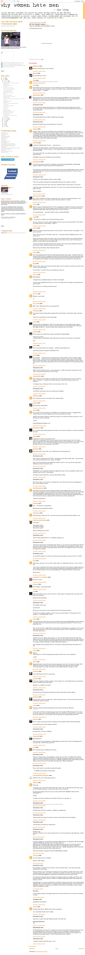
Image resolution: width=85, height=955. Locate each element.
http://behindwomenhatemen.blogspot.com (16, 232)
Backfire (5, 93)
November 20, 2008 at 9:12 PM (39, 400)
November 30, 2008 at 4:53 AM (39, 812)
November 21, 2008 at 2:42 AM (39, 434)
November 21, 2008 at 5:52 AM (39, 501)
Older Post (81, 948)
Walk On (35, 782)
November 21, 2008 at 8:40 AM (39, 551)
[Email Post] (42, 59)
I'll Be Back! (5, 116)
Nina (34, 80)
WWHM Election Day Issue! (8, 111)
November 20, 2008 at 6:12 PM (39, 126)
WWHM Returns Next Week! (9, 96)
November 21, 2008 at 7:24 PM (39, 676)
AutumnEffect (37, 376)
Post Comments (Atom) (41, 951)
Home (56, 948)
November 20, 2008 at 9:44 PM (39, 408)
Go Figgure (3, 146)
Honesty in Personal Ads (8, 87)
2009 (4, 77)
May (5, 123)
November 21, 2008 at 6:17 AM (39, 518)
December (6, 80)
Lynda (34, 321)
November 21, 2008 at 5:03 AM (39, 485)
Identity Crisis (6, 109)
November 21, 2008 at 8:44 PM (39, 703)
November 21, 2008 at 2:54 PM (39, 616)
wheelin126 (36, 736)
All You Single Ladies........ (8, 91)
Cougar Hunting (6, 97)
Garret (34, 252)
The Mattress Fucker (5, 141)
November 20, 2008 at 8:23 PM (39, 374)
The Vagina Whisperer (7, 85)
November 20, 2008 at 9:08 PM (39, 393)
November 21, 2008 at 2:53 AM (39, 446)
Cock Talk (5, 108)
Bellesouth (36, 66)
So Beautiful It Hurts (5, 136)
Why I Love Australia (7, 95)
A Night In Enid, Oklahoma (8, 105)
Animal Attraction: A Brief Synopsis (10, 115)
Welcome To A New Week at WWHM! (10, 103)
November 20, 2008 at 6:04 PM (39, 102)
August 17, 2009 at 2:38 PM (38, 897)
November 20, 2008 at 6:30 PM (39, 202)
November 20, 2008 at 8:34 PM (39, 386)
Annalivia (35, 671)
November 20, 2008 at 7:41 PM (39, 329)
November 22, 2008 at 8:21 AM (39, 726)
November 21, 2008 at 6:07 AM (39, 510)
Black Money (36, 427)
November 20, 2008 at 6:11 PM (39, 119)
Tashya (35, 906)
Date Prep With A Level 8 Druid (8, 145)
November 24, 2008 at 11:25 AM (39, 773)
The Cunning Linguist (6, 149)
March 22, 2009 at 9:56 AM (38, 853)
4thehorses (36, 513)
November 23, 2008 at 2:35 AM (39, 745)
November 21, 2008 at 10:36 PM (39, 717)
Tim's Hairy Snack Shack (6, 151)
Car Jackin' (5, 104)
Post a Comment (32, 946)
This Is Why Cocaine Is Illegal (7, 143)
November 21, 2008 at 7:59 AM (39, 540)
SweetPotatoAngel (38, 488)
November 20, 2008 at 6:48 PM (39, 225)
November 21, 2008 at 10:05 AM (39, 558)
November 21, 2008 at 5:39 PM (39, 659)
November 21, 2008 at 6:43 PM (39, 669)
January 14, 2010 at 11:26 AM (39, 936)
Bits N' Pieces (6, 106)
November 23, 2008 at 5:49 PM (39, 752)
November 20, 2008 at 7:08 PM (39, 261)
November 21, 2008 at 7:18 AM (39, 533)
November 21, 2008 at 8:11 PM (39, 694)
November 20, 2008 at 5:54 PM (39, 92)
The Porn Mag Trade (7, 90)
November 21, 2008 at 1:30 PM (39, 600)
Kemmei (35, 129)
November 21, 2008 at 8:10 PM (39, 687)
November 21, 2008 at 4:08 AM (39, 466)
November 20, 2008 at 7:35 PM (39, 308)
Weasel (35, 73)
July (4, 121)
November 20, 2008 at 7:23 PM (39, 272)
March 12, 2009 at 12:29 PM (38, 836)
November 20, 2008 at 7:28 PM (39, 301)
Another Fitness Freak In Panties (8, 144)
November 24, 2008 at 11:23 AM (39, 763)
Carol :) (35, 274)
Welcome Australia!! (7, 110)
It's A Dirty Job (4, 139)
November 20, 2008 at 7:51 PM (39, 343)
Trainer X (35, 584)
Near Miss (5, 86)
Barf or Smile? (4, 142)
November (6, 81)
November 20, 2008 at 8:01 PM (39, 365)
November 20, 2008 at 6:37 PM (39, 214)
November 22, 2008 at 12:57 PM (39, 734)
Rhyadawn (36, 310)
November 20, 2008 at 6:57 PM (39, 250)
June (5, 122)
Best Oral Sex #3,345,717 (8, 92)
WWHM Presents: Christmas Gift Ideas (11, 82)
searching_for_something (40, 577)
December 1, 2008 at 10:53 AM (39, 819)
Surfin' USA (3, 138)
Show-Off (3, 150)
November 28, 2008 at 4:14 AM (39, 805)
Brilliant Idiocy (6, 84)
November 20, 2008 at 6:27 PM (39, 174)
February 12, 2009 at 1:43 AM (39, 827)
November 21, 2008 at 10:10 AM (39, 575)
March (5, 126)
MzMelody (36, 395)
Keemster (35, 448)
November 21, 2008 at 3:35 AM (39, 453)
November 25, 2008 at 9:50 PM (39, 800)
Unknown (35, 855)
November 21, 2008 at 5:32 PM (39, 648)
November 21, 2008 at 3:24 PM (39, 633)
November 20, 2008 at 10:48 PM (39, 425)
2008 (4, 79)
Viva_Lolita (36, 303)
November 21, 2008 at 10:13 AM (39, 582)
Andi (34, 217)
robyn (34, 619)
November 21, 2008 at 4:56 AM (39, 477)
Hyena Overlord (37, 196)
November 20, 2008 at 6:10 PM (39, 112)
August (5, 120)
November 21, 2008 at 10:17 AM (39, 589)
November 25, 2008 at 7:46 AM (39, 780)
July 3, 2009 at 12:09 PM (38, 888)
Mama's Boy (5, 102)
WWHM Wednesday (7, 100)
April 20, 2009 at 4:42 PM (38, 863)
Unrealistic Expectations (8, 112)
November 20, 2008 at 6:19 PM (39, 140)
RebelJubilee (36, 95)
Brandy (35, 228)
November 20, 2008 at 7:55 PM (39, 353)
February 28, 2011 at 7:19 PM (39, 943)
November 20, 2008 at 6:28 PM (39, 193)
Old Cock (3, 135)
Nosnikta (35, 503)
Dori (34, 747)
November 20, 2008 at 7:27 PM (39, 291)
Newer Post (32, 948)
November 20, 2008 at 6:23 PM (39, 159)
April (5, 125)
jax (34, 591)
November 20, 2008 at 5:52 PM (39, 83)
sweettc (35, 331)
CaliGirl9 (35, 142)
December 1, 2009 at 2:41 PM (39, 904)
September (6, 119)
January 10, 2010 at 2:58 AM (38, 925)
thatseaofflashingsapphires (41, 775)
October (5, 117)
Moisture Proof (4, 152)
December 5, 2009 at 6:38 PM (39, 914)
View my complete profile (6, 194)
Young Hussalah (5, 137)
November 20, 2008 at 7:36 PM (39, 319)
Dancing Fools (6, 114)
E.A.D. (34, 204)
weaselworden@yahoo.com (7, 218)
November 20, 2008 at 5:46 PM (39, 78)
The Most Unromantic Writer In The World (10, 147)
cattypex (35, 678)
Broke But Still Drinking (39, 520)
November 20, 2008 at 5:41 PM (39, 71)
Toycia (35, 436)
